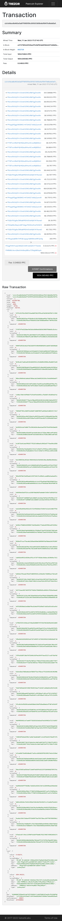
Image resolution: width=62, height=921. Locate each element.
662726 (21, 50)
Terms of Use (50, 918)
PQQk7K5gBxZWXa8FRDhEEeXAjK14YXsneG (24, 175)
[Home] (12, 3)
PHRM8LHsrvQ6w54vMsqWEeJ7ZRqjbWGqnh (24, 250)
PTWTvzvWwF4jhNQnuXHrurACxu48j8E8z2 (24, 143)
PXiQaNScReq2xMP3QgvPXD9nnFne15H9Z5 (24, 225)
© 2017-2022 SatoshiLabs (18, 918)
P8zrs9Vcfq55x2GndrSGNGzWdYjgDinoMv (24, 93)
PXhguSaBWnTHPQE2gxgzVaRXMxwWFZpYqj (25, 239)
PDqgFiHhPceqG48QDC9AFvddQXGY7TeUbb (23, 246)
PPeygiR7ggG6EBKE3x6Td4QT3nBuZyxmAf (24, 125)
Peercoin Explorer (34, 3)
